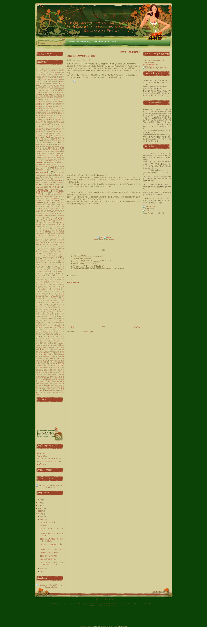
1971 (40, 85)
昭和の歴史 (56, 367)
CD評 (48, 150)
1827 (39, 74)
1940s (43, 78)
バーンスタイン (51, 295)
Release (38, 200)
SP (43, 206)
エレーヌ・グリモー (42, 241)
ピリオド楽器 (52, 304)
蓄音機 (62, 374)
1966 (37, 83)
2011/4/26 (58, 119)
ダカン (43, 279)
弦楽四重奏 (61, 356)
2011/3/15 (41, 114)
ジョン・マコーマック (55, 269)
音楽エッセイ (59, 347)
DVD (62, 153)
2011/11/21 (39, 101)
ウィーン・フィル (42, 235)
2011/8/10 (58, 130)
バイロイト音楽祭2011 (51, 297)
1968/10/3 (55, 83)
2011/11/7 (39, 105)
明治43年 (59, 390)
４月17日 (49, 139)
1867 (44, 74)
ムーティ (44, 322)
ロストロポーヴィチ (45, 344)
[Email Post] (67, 272)
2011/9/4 (49, 135)
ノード (53, 293)
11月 (42, 519)
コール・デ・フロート (57, 255)
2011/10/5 (59, 98)
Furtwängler (39, 161)
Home (71, 41)
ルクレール (43, 338)
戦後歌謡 (57, 369)
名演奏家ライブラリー (51, 389)
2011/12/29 (49, 106)
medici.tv (57, 180)
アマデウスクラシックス (43, 223)
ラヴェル (53, 333)
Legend (45, 175)
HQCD (59, 162)
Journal (59, 168)
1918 (54, 76)
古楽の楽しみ (54, 358)
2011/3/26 (39, 115)
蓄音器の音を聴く (52, 374)
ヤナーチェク (56, 329)
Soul (54, 204)
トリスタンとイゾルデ (53, 290)
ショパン (43, 269)
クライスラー (58, 250)
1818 (62, 72)
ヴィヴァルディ (55, 235)
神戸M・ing (40, 453)
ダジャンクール (51, 279)
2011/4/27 (39, 121)
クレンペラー (45, 255)
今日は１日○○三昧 (55, 360)
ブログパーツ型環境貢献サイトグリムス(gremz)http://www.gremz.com (153, 62)
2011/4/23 (39, 119)
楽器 (57, 351)
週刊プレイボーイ (49, 365)
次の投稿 (71, 327)
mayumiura (39, 180)
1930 (37, 78)
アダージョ (45, 217)
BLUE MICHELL (47, 146)
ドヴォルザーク (45, 288)
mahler (48, 179)
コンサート (56, 259)
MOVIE (53, 182)
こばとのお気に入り (49, 257)
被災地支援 (47, 385)
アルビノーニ (46, 226)
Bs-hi (37, 148)
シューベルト (54, 266)
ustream (51, 213)
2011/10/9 (39, 99)
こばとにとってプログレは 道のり (82, 56)
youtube (53, 215)
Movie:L (59, 182)
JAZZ (52, 168)
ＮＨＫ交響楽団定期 (52, 189)
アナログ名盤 (52, 221)
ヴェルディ (41, 239)
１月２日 (43, 89)
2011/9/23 (39, 135)
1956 (37, 81)
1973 (46, 85)
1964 (54, 81)
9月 (41, 571)
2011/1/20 (39, 94)
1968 (48, 83)
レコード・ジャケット (46, 340)
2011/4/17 (49, 117)
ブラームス (56, 307)
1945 (60, 78)
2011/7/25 (39, 128)
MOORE (46, 182)
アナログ (52, 217)
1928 (60, 76)
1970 (62, 83)
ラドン (60, 333)
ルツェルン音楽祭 (54, 338)
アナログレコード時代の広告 (53, 219)
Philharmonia (57, 194)
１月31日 (51, 89)
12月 (42, 516)
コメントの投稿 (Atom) (85, 331)
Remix (48, 200)
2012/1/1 (39, 137)
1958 (43, 81)
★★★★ (39, 69)
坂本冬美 (40, 364)
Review (57, 200)
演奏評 (51, 347)
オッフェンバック (57, 241)
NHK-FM (54, 186)
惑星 (60, 392)
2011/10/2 (41, 98)
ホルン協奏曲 (42, 318)
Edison (40, 155)
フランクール (54, 309)
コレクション (46, 259)
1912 (43, 76)
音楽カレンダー (43, 349)
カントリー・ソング (46, 250)
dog (51, 153)
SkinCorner (96, 626)
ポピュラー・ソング (50, 316)
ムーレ (51, 322)
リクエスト (58, 334)
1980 (62, 85)
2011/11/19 (58, 99)
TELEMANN (39, 212)
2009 (40, 514)
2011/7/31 (39, 130)
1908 (60, 74)
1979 (57, 85)
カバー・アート (45, 248)
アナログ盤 (41, 221)
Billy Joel (49, 144)
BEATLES (57, 142)
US (45, 213)
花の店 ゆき (41, 464)
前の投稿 (137, 327)
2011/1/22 (59, 94)
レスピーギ (45, 342)
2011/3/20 (50, 114)
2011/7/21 (48, 126)
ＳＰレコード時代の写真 (51, 208)
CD (43, 148)
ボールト (59, 315)
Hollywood (50, 162)
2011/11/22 (49, 101)
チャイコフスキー (57, 281)
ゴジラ (40, 257)
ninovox (45, 193)
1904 (55, 74)
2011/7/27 (59, 128)
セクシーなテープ (45, 277)
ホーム (104, 326)
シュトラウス (54, 268)
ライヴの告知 (44, 333)
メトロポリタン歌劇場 (51, 326)
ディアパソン (56, 282)
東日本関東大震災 (43, 383)
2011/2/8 (53, 112)
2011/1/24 (39, 96)
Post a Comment (73, 283)
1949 (42, 79)
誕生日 (47, 372)
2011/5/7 (53, 123)
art (63, 140)
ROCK (49, 203)
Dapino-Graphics (122, 626)
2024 (40, 500)
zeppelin (61, 215)
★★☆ (37, 71)
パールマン (41, 295)
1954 (60, 79)
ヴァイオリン (42, 233)
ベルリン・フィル (41, 315)
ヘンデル (51, 315)
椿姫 (51, 378)
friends (59, 159)
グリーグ (54, 253)
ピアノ (60, 302)
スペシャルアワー (43, 275)
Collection (39, 151)
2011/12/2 (58, 105)
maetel (38, 179)
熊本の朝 (56, 354)
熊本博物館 (46, 356)
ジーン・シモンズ (49, 262)
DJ (46, 153)
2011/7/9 (48, 130)
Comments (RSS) (101, 41)
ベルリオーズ (58, 313)
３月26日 (56, 137)
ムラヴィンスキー (45, 324)
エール (49, 239)
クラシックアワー (50, 251)
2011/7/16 (41, 124)
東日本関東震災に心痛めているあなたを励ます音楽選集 (50, 380)
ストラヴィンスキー (55, 273)
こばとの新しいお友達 (47, 522)
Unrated (38, 213)
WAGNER (39, 215)
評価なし (49, 387)
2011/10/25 (50, 98)
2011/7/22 (58, 126)
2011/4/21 (59, 117)
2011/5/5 (46, 123)
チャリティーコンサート (43, 282)
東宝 (52, 383)
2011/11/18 (48, 99)
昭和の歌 (47, 367)
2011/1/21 (48, 94)
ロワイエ (56, 344)
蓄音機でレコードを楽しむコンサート (49, 376)
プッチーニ (39, 307)
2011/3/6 (58, 115)
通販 (45, 378)
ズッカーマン (42, 273)
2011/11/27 (49, 103)
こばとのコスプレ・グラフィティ (51, 549)
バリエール (60, 298)
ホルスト (61, 316)
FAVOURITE (49, 157)
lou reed (54, 177)
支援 (54, 364)
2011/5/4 (38, 123)
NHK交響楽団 (40, 189)
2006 (57, 89)
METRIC (38, 182)
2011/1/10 (39, 92)
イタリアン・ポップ (47, 228)
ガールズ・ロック (51, 246)
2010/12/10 (48, 90)
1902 (50, 74)
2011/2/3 (38, 112)
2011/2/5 (45, 112)
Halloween (39, 162)
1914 (48, 76)
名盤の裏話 (50, 390)
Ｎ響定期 (59, 193)
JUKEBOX (39, 170)
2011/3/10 (61, 112)
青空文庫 (50, 369)
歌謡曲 (52, 351)
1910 (37, 76)
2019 (40, 503)
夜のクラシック (41, 392)
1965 (60, 81)
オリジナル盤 (59, 242)
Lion (51, 175)
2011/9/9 (58, 135)
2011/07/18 (58, 90)
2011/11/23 (58, 101)
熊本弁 (53, 356)
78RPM (41, 140)
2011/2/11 (58, 108)
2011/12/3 (59, 106)
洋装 (55, 392)
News (37, 187)
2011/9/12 (39, 133)
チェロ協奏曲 (45, 281)
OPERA (38, 194)
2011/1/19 (58, 92)
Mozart (38, 184)
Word (46, 215)
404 (63, 137)
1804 (57, 72)
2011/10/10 (60, 96)
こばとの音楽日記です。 (48, 559)
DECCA (40, 153)
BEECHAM (39, 144)
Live (37, 177)
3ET (152, 66)
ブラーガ (47, 307)
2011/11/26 (39, 103)
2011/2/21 (59, 110)
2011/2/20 (49, 110)
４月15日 (41, 139)
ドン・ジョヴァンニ (45, 291)
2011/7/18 (50, 124)
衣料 (44, 345)
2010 (40, 90)
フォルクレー (58, 306)
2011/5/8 (61, 123)
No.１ (52, 193)
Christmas (56, 150)
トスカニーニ (56, 288)
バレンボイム (42, 300)
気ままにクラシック (47, 353)
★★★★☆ (58, 69)
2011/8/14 (39, 131)
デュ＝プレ (45, 286)
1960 (49, 81)
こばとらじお (103, 15)
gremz (60, 161)
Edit (114, 41)
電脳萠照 (57, 378)
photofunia (39, 196)
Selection (47, 204)
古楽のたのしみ (42, 358)
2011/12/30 (39, 108)
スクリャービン (59, 271)
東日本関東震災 (48, 380)
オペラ (50, 242)
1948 (37, 79)
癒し (50, 392)
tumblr (48, 212)
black (37, 146)
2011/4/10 (39, 117)
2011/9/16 (49, 133)
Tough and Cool (42, 456)
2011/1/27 (49, 96)
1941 (49, 78)
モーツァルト (49, 327)
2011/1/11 (48, 92)
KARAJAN (56, 170)
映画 (49, 345)
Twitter (56, 212)
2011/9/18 (58, 133)
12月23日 (61, 71)
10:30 (88, 60)
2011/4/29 (49, 121)
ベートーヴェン (45, 313)
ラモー (48, 334)
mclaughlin (48, 180)
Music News (48, 184)
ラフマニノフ (40, 334)
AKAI (47, 140)
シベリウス (55, 264)
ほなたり (39, 316)
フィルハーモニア (46, 306)
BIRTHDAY (58, 144)
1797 (47, 72)
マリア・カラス (40, 320)
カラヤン (55, 248)
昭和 (41, 367)
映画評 (54, 345)
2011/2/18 (39, 110)
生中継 (43, 369)
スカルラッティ (48, 271)
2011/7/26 (49, 128)
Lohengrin (45, 177)
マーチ (51, 318)
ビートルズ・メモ (41, 304)
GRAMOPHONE (50, 161)
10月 (42, 568)
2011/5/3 (58, 121)
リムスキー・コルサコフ (50, 336)
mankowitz (57, 179)
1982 (39, 87)
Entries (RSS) (83, 41)
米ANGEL (57, 387)
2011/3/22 (59, 114)
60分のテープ (59, 139)
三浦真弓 (47, 364)
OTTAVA (47, 194)
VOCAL (59, 213)
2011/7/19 (59, 124)
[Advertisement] (88, 306)
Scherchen (39, 204)
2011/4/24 (49, 119)
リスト (38, 336)
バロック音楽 (51, 302)
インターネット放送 (57, 232)
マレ (48, 320)
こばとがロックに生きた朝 (49, 552)
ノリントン (60, 293)
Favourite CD (60, 157)
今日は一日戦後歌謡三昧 (56, 362)
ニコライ (56, 291)
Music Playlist (98, 240)
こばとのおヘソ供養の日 (48, 556)
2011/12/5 (48, 108)
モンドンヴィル (45, 329)
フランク (44, 309)
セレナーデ (56, 277)
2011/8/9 (58, 131)
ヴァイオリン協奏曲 (55, 233)
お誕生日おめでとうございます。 (49, 244)
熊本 (49, 354)
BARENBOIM (47, 142)
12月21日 (53, 71)
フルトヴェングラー (49, 311)
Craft (57, 151)
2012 (40, 505)
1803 (52, 72)
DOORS (56, 153)
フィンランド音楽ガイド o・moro (49, 461)
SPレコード (51, 206)
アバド (60, 221)
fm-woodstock (49, 159)
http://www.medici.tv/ (42, 166)
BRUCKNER (58, 146)
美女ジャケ (56, 385)
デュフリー (54, 286)
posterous (48, 196)
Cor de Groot (49, 151)
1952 (54, 79)
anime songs (56, 140)
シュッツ (45, 268)
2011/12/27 (39, 106)
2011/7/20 (39, 126)
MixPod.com (109, 240)
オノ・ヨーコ (40, 242)
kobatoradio (42, 172)
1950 (48, 79)
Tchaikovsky (58, 210)
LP (61, 177)
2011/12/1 (49, 105)
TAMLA (49, 210)
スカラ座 (38, 271)
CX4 (62, 151)
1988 (44, 87)
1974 (51, 85)
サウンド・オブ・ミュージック (49, 261)
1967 (43, 83)
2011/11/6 (59, 103)
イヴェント (56, 226)
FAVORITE (39, 157)
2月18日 (47, 137)
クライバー (39, 251)
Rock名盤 (59, 203)
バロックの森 (52, 300)
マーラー (58, 318)
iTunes (54, 166)
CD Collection (53, 148)
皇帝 (46, 360)
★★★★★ (48, 69)
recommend (54, 198)
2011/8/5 (50, 131)
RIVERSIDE (40, 203)
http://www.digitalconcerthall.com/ (46, 164)
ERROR (48, 155)
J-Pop (62, 166)
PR (56, 196)
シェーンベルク (44, 264)
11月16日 (45, 71)
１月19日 (56, 87)
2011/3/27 (49, 115)
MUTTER (59, 184)
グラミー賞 (47, 253)
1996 (49, 87)
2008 (62, 89)
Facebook (58, 155)
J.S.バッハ (42, 168)
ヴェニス (46, 237)
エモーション (57, 239)
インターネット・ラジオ (52, 230)
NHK (44, 187)
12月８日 (40, 72)
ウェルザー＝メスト (58, 237)
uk (61, 212)
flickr (40, 159)
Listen (57, 175)
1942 (55, 78)
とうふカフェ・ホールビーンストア (49, 458)
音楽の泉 (55, 349)
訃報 (37, 394)
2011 (40, 508)
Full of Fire (43, 525)
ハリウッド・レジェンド (47, 298)
